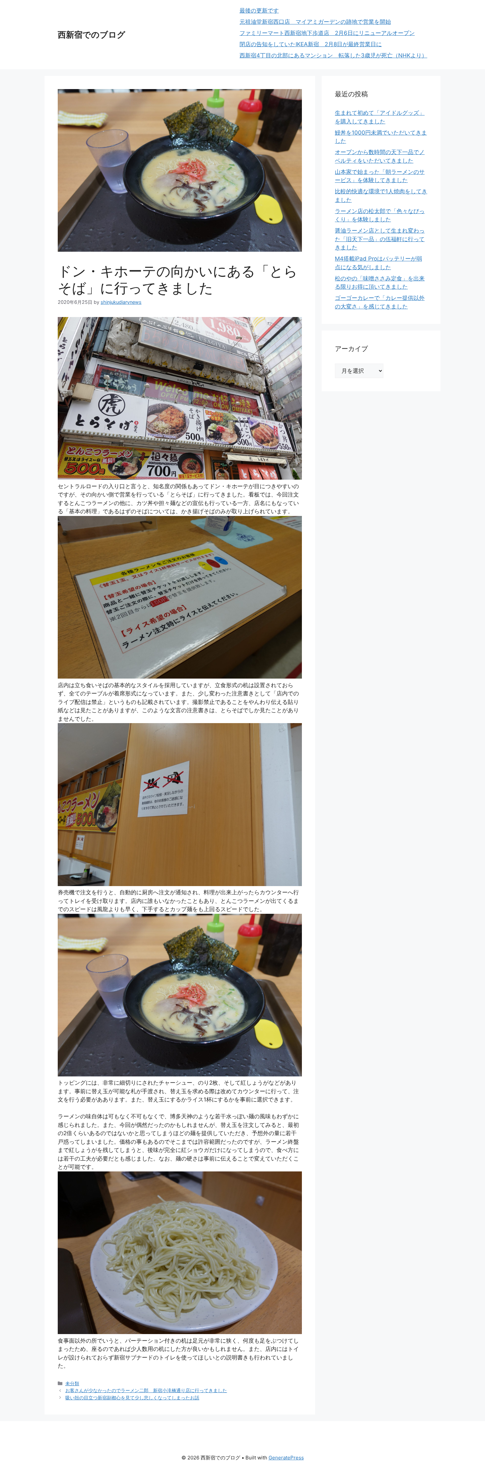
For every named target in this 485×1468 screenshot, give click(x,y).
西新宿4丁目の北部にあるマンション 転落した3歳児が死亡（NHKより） (333, 55)
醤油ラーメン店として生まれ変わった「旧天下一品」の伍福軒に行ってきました (380, 239)
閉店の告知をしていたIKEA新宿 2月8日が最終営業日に (311, 44)
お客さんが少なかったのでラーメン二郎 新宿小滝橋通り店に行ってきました (146, 1390)
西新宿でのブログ (91, 35)
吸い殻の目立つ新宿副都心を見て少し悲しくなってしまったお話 (132, 1397)
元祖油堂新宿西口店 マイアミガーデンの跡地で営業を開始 (315, 21)
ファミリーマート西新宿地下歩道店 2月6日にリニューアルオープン (327, 33)
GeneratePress (286, 1457)
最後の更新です (259, 10)
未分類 (72, 1383)
